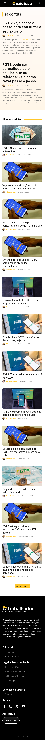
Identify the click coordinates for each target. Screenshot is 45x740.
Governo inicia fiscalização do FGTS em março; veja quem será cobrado (21, 452)
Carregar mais (21, 586)
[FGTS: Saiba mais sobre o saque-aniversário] (22, 135)
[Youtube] (23, 706)
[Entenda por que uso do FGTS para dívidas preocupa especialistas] (22, 246)
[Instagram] (10, 706)
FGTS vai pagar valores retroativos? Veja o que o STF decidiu (19, 529)
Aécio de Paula (11, 36)
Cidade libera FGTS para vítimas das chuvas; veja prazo (20, 339)
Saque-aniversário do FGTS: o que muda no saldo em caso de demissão (21, 570)
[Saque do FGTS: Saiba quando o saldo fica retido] (22, 476)
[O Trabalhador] (22, 3)
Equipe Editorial (12, 656)
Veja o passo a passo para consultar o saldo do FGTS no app (22, 224)
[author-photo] (4, 36)
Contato (8, 694)
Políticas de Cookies (14, 676)
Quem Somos (11, 652)
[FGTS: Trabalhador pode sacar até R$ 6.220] (22, 361)
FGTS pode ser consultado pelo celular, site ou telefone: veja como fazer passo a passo (19, 72)
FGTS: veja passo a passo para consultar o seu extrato (21, 27)
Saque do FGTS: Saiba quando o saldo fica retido (20, 491)
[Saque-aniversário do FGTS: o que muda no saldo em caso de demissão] (22, 553)
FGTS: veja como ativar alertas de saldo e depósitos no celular (21, 413)
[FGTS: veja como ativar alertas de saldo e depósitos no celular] (22, 398)
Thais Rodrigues (11, 155)
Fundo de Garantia (25, 40)
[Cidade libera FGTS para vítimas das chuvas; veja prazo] (22, 324)
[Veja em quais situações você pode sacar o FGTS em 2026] (22, 172)
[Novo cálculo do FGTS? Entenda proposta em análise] (22, 287)
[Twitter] (17, 706)
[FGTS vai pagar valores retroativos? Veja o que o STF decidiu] (22, 513)
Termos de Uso (12, 667)
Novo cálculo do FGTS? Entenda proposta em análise (21, 302)
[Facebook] (4, 706)
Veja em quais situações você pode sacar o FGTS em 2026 (19, 187)
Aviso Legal (10, 680)
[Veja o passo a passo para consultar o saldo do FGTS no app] (22, 209)
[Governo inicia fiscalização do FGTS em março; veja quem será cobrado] (22, 436)
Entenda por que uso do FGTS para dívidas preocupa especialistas (19, 263)
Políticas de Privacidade (16, 671)
